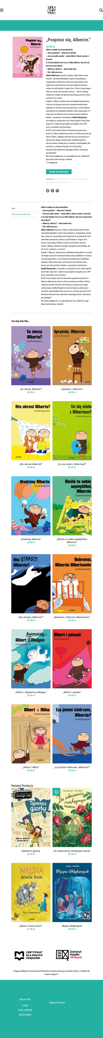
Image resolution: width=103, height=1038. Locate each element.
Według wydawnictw (54, 182)
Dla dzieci (58, 179)
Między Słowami (57, 1002)
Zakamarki (66, 182)
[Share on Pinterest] (57, 190)
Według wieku (83, 179)
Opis (13, 208)
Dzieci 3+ (66, 179)
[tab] (24, 208)
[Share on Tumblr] (52, 190)
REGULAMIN (25, 1014)
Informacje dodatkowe (20, 214)
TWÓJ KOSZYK (25, 1010)
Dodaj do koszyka (58, 171)
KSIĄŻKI (74, 179)
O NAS (25, 1005)
